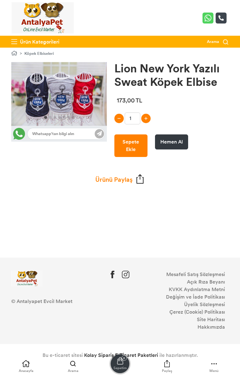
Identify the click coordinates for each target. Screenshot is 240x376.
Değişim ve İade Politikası (195, 296)
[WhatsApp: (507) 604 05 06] (209, 18)
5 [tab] (64, 117)
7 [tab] (73, 117)
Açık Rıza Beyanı (206, 281)
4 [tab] (59, 117)
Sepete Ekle (130, 145)
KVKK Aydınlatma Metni (197, 289)
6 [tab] (69, 117)
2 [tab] (50, 117)
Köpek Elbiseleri (39, 53)
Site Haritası (211, 319)
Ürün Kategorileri (39, 41)
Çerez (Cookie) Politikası (197, 312)
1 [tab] (45, 117)
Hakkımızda (211, 327)
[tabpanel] (59, 94)
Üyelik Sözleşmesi (204, 304)
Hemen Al (171, 141)
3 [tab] (55, 117)
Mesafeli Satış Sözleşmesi (195, 274)
